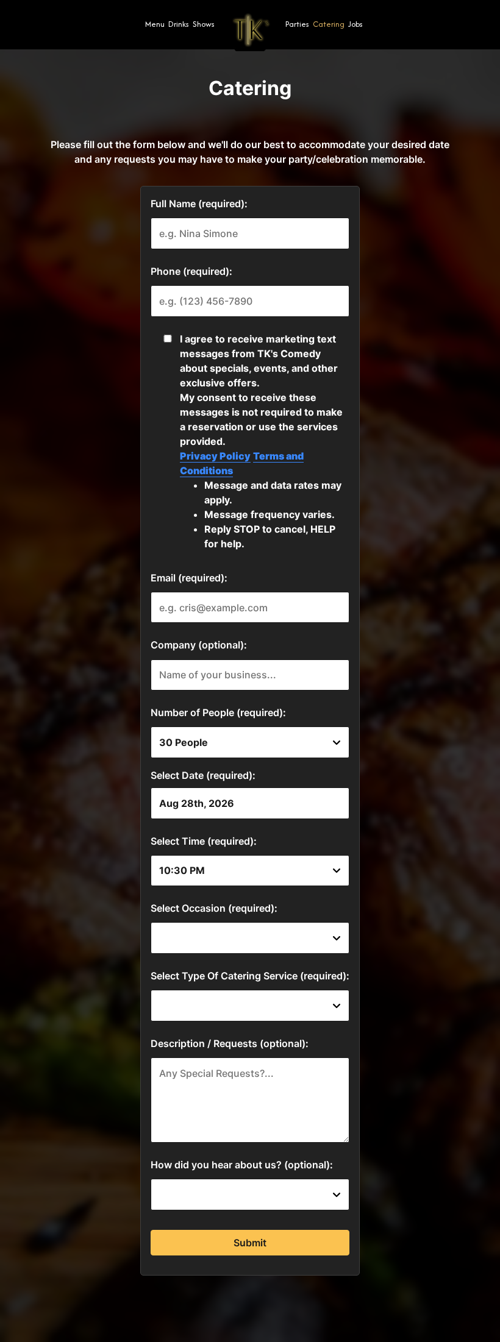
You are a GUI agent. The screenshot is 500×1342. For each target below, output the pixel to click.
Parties (297, 24)
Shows (204, 24)
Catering (329, 24)
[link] (250, 30)
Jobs (355, 24)
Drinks (178, 24)
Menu (155, 24)
